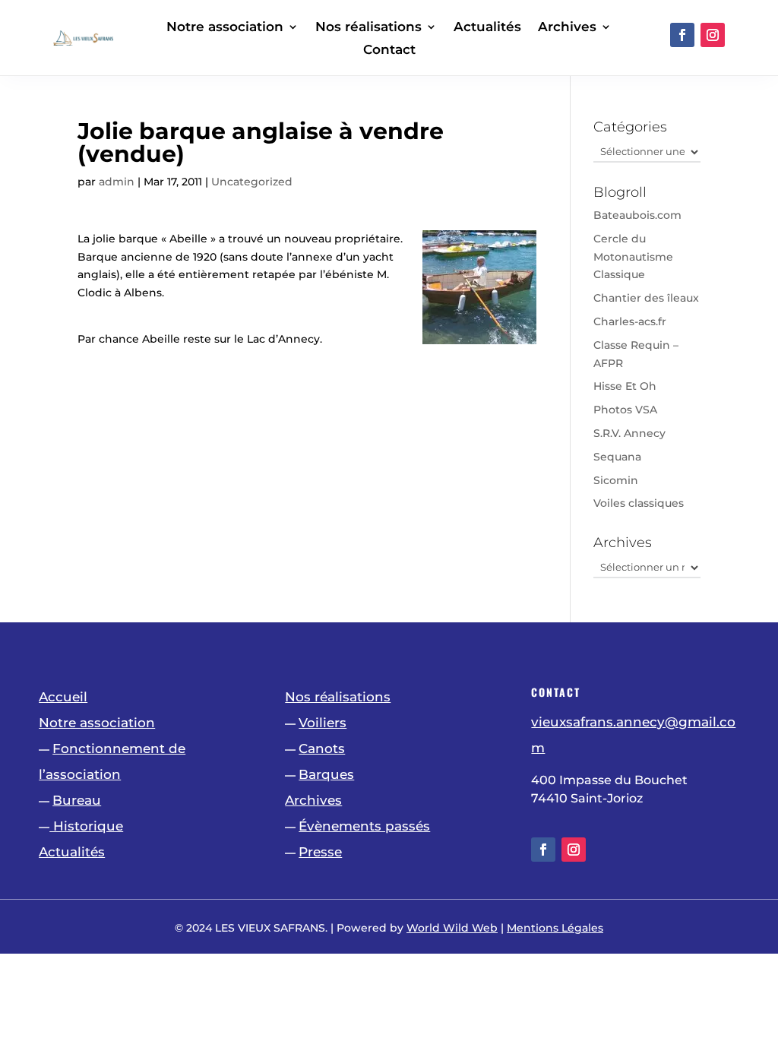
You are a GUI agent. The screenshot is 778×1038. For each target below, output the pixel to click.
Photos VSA (625, 409)
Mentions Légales (555, 928)
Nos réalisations (368, 27)
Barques (326, 774)
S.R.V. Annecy (629, 433)
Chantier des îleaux (646, 298)
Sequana (617, 457)
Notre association (224, 27)
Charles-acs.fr (629, 321)
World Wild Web (452, 928)
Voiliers (322, 722)
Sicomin (615, 480)
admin (116, 181)
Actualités (487, 27)
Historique (86, 826)
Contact (389, 50)
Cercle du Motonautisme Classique (633, 257)
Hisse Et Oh (624, 386)
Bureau (76, 800)
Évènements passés (364, 826)
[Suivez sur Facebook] (682, 35)
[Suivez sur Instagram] (713, 35)
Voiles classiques (638, 503)
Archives (567, 27)
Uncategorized (252, 181)
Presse (320, 851)
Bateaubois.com (637, 215)
